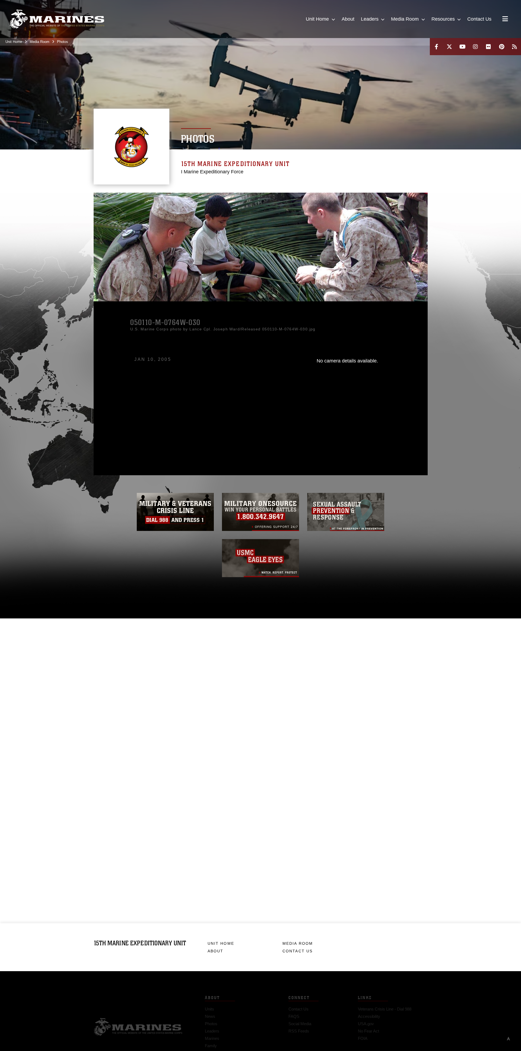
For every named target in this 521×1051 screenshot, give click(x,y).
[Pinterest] (501, 46)
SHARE (201, 412)
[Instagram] (475, 46)
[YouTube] (462, 46)
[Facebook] (436, 46)
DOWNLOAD (155, 412)
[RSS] (514, 46)
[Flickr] (488, 46)
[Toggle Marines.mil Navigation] (505, 19)
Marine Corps (138, 1019)
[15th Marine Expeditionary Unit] (56, 19)
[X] (449, 46)
